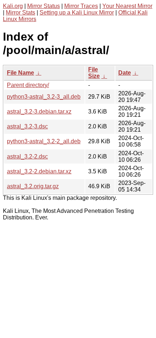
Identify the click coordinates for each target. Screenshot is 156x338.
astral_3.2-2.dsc (27, 156)
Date (124, 73)
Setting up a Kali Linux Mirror (77, 12)
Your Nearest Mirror (127, 6)
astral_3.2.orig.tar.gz (33, 186)
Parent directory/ (28, 85)
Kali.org (13, 6)
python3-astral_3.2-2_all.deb (44, 141)
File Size (94, 72)
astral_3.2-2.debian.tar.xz (39, 171)
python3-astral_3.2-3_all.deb (44, 97)
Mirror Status (43, 6)
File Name (20, 73)
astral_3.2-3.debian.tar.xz (39, 111)
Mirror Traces (81, 6)
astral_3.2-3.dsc (27, 126)
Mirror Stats (20, 12)
